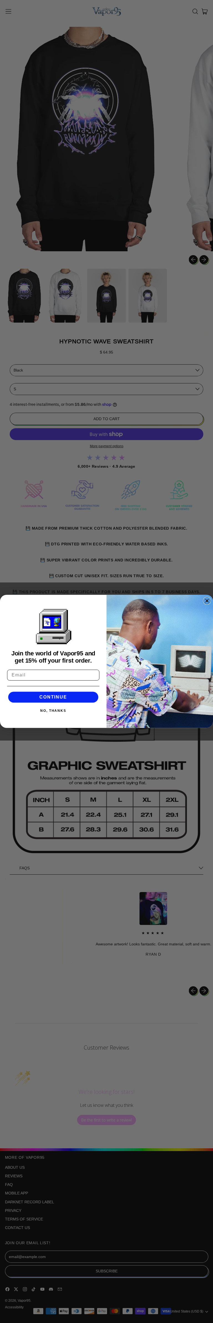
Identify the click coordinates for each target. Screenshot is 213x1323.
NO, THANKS (53, 711)
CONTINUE (53, 697)
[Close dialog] (207, 601)
